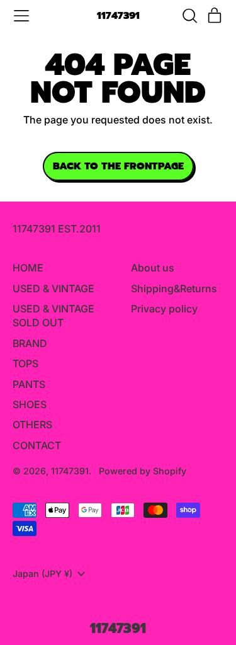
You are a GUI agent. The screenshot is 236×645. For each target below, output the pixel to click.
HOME (28, 267)
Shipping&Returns (174, 288)
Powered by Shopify (142, 470)
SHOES (30, 404)
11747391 (118, 15)
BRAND (30, 343)
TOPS (25, 363)
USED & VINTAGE (53, 288)
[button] (189, 16)
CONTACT (37, 445)
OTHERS (32, 424)
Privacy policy (164, 308)
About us (152, 267)
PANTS (29, 384)
